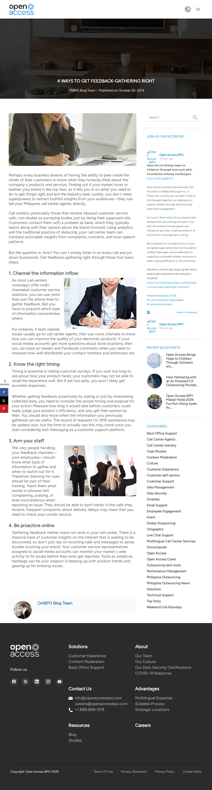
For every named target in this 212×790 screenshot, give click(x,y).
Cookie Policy (192, 771)
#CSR (173, 295)
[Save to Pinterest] (4, 409)
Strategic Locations (152, 709)
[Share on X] (4, 400)
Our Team (143, 655)
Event (151, 517)
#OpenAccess (174, 217)
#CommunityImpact (158, 300)
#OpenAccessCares (158, 295)
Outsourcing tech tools (164, 565)
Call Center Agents (161, 439)
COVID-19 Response (153, 673)
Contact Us (80, 688)
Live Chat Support (160, 535)
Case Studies (156, 451)
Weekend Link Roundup (164, 607)
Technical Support (160, 595)
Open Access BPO (171, 155)
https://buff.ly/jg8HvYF (160, 178)
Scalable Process (150, 703)
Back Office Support (162, 433)
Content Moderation (162, 457)
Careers (143, 725)
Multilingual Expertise (153, 698)
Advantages (147, 688)
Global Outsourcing (161, 523)
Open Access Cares (161, 559)
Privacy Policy (165, 771)
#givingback (177, 300)
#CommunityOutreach (159, 304)
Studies (75, 740)
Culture (152, 463)
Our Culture (145, 661)
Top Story (154, 601)
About (141, 646)
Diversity (153, 499)
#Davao (151, 195)
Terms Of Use (103, 771)
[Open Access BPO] (24, 650)
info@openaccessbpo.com (98, 698)
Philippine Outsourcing (163, 577)
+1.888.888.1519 (89, 709)
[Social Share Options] (149, 312)
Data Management (160, 487)
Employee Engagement (164, 511)
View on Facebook (186, 312)
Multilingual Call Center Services (171, 541)
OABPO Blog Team (82, 90)
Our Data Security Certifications (163, 667)
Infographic (155, 529)
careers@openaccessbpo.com (101, 703)
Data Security (157, 493)
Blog (72, 734)
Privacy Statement (134, 771)
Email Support (157, 505)
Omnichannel (157, 547)
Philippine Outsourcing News (168, 583)
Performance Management (166, 571)
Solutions (154, 589)
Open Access (156, 553)
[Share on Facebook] (4, 392)
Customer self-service (163, 475)
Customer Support (160, 481)
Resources (79, 725)
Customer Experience (163, 469)
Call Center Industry (161, 445)
